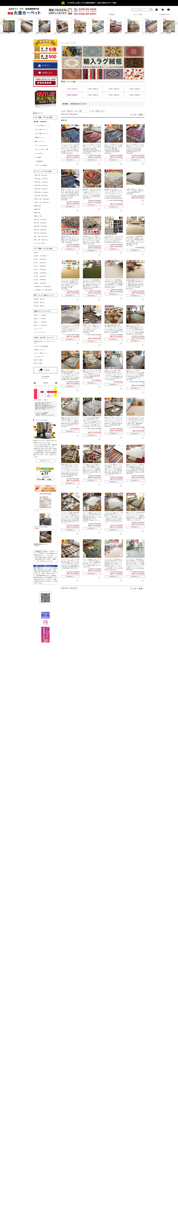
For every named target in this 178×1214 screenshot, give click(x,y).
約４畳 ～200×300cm (40, 269)
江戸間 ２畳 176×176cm (41, 178)
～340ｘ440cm (134, 95)
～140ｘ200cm (72, 89)
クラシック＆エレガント (41, 145)
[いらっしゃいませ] (44, 438)
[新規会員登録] (45, 86)
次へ (136, 115)
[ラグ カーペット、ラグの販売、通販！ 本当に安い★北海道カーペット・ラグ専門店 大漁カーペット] (27, 11)
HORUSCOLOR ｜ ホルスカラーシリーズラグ (44, 342)
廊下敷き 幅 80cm (39, 306)
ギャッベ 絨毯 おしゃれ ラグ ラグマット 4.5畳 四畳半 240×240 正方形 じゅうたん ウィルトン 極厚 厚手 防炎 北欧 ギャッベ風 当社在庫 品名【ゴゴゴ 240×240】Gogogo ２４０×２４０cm (92, 517)
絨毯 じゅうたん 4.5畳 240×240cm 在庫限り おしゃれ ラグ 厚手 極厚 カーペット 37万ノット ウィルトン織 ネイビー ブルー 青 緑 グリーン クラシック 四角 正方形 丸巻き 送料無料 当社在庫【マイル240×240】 (70, 375)
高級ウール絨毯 (38, 360)
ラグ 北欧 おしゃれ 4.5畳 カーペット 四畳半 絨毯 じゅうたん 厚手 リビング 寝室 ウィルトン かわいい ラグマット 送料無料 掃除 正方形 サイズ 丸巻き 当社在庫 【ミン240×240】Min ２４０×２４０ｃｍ (92, 469)
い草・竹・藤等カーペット (41, 353)
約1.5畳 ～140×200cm (40, 256)
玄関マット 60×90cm (40, 318)
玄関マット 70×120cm (40, 322)
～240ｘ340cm (92, 95)
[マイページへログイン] (45, 68)
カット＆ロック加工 (39, 243)
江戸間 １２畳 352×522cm (41, 202)
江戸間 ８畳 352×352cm (41, 195)
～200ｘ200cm (113, 89)
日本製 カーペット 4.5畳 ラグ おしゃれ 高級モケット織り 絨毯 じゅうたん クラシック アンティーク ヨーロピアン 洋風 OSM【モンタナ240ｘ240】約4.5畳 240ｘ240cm (92, 240)
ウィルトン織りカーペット (42, 125)
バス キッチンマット (40, 332)
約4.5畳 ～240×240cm (40, 121)
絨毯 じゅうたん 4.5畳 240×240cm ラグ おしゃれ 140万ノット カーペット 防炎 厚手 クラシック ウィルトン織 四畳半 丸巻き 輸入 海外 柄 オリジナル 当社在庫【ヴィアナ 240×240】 (135, 375)
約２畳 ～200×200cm (40, 259)
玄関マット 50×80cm (40, 315)
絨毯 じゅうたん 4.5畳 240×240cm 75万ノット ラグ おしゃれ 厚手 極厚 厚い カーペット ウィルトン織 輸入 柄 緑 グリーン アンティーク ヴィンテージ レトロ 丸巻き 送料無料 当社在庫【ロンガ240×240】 (135, 329)
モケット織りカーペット (41, 129)
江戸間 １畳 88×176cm (40, 175)
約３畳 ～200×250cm (40, 266)
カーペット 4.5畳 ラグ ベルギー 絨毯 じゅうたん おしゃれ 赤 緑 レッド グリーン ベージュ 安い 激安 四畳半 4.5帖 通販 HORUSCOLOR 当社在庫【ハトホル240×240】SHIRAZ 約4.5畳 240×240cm (92, 149)
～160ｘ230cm (92, 89)
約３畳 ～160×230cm (40, 262)
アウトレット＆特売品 (41, 165)
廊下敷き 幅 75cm (39, 302)
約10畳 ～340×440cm (40, 283)
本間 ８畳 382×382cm (40, 233)
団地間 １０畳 (37, 216)
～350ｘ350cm (113, 95)
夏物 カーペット (39, 141)
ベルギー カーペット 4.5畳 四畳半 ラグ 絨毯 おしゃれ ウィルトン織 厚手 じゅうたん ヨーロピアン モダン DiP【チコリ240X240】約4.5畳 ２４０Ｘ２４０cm (70, 328)
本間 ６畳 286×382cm (40, 229)
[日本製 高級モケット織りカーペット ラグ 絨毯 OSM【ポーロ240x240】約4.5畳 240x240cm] (135, 179)
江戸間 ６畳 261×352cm (41, 189)
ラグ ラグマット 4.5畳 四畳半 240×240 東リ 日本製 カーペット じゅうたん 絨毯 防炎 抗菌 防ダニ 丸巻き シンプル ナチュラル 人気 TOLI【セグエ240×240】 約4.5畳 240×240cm (70, 284)
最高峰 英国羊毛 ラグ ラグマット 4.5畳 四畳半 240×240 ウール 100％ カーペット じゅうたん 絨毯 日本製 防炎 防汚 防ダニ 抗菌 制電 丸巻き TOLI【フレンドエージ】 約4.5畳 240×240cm (135, 284)
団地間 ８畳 (37, 212)
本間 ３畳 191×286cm (40, 223)
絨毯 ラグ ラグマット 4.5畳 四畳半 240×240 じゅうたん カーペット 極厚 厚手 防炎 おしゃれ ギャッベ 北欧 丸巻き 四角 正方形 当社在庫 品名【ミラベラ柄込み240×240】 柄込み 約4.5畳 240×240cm (135, 469)
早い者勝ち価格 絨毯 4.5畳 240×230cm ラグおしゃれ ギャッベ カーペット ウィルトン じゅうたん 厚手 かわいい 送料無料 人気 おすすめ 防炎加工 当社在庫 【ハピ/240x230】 (114, 328)
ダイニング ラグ (38, 328)
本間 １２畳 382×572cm (41, 240)
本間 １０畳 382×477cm (41, 236)
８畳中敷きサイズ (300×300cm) (42, 286)
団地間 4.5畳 (37, 206)
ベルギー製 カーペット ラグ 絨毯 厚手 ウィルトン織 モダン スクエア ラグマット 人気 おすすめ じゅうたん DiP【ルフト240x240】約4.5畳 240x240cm (114, 239)
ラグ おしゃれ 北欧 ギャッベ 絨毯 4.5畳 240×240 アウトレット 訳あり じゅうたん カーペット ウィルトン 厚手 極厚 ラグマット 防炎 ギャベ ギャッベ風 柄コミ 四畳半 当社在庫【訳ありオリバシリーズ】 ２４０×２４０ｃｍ (114, 518)
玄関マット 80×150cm (40, 325)
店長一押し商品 (38, 363)
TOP (62, 43)
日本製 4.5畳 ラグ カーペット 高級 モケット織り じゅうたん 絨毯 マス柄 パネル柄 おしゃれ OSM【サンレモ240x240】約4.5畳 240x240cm (70, 239)
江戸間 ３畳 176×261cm (41, 182)
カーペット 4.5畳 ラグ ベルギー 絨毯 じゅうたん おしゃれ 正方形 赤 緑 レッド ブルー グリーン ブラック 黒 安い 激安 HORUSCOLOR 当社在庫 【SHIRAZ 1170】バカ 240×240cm (135, 149)
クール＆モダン (39, 153)
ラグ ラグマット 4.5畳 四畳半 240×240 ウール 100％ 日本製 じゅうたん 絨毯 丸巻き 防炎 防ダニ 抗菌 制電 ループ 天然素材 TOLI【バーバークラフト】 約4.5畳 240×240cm (114, 283)
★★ (164, 14)
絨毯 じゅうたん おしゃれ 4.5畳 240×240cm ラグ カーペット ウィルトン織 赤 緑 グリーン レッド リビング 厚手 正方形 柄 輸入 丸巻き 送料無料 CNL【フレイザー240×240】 (92, 374)
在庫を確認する (70, 160)
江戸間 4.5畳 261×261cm (41, 185)
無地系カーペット (39, 137)
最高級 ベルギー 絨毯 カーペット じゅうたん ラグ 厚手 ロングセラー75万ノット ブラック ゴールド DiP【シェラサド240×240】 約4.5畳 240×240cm (92, 328)
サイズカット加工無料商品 (41, 346)
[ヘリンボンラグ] (135, 407)
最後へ (141, 115)
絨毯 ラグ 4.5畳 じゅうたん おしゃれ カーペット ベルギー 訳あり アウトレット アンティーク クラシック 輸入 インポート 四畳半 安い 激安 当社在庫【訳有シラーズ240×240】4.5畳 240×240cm (113, 422)
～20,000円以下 (39, 161)
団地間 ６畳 (37, 209)
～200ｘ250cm (134, 89)
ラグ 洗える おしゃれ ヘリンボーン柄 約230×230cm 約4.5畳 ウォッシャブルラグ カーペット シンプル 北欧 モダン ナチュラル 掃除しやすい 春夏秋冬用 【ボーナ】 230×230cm (135, 421)
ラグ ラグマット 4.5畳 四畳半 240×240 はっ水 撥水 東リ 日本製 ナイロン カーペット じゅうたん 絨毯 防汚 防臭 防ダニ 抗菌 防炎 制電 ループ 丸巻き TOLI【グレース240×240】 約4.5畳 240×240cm (92, 284)
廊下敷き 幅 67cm (39, 299)
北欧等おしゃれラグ (39, 349)
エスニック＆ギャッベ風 (41, 149)
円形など (36, 252)
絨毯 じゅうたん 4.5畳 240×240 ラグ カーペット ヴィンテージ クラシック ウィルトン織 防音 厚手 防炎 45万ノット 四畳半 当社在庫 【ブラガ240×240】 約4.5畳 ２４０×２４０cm (135, 516)
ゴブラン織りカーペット (41, 133)
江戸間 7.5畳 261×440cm (41, 192)
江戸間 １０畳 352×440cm (41, 199)
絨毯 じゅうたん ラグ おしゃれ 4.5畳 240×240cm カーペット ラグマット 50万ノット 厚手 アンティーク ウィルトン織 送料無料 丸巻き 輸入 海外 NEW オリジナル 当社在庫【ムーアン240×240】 (70, 422)
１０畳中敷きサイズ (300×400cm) (43, 290)
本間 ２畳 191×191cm (40, 219)
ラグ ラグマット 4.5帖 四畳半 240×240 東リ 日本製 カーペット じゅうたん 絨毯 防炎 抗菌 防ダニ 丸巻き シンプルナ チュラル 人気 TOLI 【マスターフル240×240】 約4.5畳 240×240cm (135, 241)
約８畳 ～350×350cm (40, 279)
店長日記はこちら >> (45, 460)
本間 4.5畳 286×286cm (40, 226)
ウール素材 (38, 157)
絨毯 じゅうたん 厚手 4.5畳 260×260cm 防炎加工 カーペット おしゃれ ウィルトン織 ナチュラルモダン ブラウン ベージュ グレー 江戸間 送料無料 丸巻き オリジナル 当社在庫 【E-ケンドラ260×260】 (114, 375)
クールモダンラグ (38, 356)
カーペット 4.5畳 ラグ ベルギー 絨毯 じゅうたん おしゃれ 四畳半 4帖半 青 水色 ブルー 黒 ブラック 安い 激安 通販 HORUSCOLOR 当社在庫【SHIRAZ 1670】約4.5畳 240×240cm (114, 149)
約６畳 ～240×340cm (40, 276)
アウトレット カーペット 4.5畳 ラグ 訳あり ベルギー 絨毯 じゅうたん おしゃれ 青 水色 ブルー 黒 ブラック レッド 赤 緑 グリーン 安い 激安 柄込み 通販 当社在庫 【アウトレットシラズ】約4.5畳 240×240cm (70, 149)
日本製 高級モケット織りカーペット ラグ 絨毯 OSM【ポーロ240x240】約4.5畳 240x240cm (135, 192)
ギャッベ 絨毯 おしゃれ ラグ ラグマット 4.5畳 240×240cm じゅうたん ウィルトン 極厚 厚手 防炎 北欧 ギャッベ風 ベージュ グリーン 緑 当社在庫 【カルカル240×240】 (92, 563)
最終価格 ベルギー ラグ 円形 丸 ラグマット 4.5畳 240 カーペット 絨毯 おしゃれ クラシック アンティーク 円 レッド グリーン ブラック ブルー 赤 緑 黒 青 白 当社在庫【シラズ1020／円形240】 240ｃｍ (92, 194)
